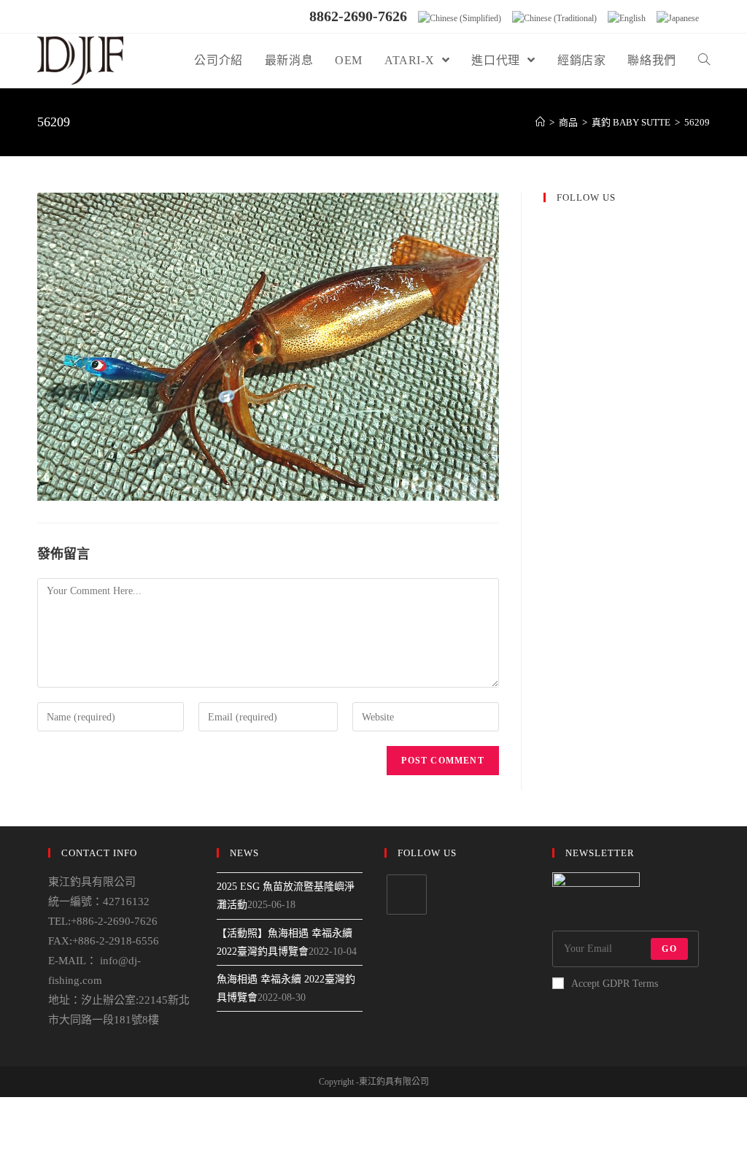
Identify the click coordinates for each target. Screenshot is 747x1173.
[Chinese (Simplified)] (459, 18)
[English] (627, 18)
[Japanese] (678, 18)
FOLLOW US (586, 197)
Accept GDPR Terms (614, 983)
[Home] (540, 122)
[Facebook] (407, 894)
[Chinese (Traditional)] (554, 18)
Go (669, 949)
